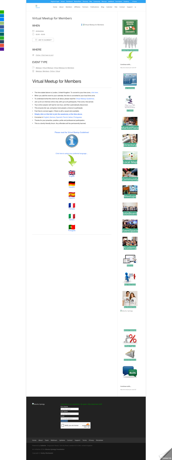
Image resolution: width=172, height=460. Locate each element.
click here (94, 92)
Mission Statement (130, 330)
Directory (85, 1)
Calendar (109, 7)
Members (69, 7)
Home (55, 7)
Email (62, 416)
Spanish (59, 117)
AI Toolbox (130, 111)
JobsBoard (111, 1)
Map (90, 1)
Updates (62, 440)
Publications (94, 7)
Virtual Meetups (47, 68)
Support (130, 7)
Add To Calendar (44, 40)
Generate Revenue (130, 360)
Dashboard (69, 1)
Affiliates (77, 7)
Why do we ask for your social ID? (128, 67)
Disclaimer (99, 440)
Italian (70, 117)
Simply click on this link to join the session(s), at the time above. (58, 114)
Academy (126, 1)
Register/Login (55, 1)
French (65, 117)
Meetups (104, 1)
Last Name (64, 411)
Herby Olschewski (47, 453)
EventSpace (118, 1)
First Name (64, 406)
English (46, 117)
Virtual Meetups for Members (64, 68)
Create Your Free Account (130, 50)
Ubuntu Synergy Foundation (54, 449)
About (61, 7)
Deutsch (72, 187)
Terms (85, 440)
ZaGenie (43, 445)
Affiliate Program (130, 346)
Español (72, 198)
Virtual (57, 71)
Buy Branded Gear (130, 307)
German (52, 117)
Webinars (130, 265)
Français (72, 209)
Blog (102, 7)
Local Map (130, 162)
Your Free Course (130, 285)
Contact (122, 7)
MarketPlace (77, 1)
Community (96, 1)
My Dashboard (130, 88)
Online (52, 71)
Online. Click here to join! (44, 55)
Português (71, 230)
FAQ (116, 7)
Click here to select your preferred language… (72, 153)
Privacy (91, 440)
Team (47, 440)
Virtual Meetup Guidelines (85, 98)
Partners (85, 7)
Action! (63, 1)
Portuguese (78, 117)
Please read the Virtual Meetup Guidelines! (72, 132)
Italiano (71, 219)
